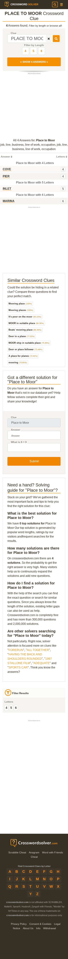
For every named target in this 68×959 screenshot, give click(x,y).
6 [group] (16, 707)
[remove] (49, 38)
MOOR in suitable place (26, 323)
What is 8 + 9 (19, 442)
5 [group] (11, 707)
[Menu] (61, 4)
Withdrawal (49, 928)
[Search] (55, 4)
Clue (13, 33)
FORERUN (16, 650)
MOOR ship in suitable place (29, 342)
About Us (28, 928)
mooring (18, 362)
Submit (34, 461)
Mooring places (21, 310)
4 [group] (6, 707)
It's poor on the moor (25, 316)
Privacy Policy (19, 923)
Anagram (34, 852)
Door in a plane (22, 336)
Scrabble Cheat (17, 852)
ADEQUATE (42, 663)
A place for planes (23, 356)
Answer (15, 430)
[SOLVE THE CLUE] (56, 38)
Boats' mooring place (25, 329)
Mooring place (20, 303)
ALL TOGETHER (38, 650)
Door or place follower (25, 349)
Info (38, 928)
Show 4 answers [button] (34, 61)
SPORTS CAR (18, 667)
